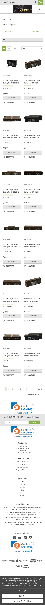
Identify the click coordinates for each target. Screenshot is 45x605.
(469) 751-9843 (9, 2)
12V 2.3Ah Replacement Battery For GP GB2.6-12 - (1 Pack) (32, 300)
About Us (23, 484)
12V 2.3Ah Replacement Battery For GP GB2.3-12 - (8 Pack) (11, 300)
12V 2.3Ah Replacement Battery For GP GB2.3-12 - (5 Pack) (11, 246)
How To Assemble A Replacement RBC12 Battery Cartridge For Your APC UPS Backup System (22, 523)
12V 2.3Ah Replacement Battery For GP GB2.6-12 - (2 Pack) (32, 355)
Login (19, 467)
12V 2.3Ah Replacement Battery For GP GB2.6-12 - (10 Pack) (11, 355)
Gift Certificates (22, 461)
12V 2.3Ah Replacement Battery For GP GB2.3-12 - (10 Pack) (11, 136)
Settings (22, 590)
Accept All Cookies (22, 601)
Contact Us (22, 496)
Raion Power (6, 76)
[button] (22, 32)
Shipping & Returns (22, 470)
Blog (22, 490)
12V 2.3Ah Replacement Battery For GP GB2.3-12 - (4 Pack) (32, 191)
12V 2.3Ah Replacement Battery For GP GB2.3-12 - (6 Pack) (32, 246)
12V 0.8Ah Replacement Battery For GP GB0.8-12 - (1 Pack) (11, 82)
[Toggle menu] (3, 9)
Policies (22, 493)
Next (39, 389)
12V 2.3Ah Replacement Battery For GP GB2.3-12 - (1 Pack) (32, 82)
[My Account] (35, 2)
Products (23, 487)
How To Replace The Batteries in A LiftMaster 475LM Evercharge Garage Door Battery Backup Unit (22, 513)
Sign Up (25, 467)
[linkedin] (25, 537)
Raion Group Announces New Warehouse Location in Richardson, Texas (22, 518)
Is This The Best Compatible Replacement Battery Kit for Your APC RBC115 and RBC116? (22, 509)
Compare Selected (34, 395)
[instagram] (30, 537)
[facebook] (14, 537)
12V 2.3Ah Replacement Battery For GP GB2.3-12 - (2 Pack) (32, 136)
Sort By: (17, 48)
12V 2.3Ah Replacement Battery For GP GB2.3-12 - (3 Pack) (11, 191)
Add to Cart (11, 97)
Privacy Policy (37, 585)
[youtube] (19, 537)
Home (22, 482)
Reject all (22, 595)
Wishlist (22, 464)
